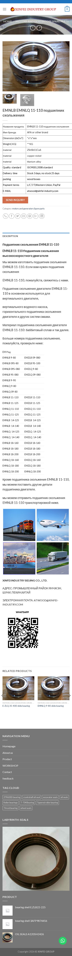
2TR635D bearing (12, 797)
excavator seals (50, 797)
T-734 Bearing (27, 802)
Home (7, 21)
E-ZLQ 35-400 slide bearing (16, 706)
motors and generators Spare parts (42, 21)
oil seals (64, 797)
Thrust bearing (10, 808)
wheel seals (25, 808)
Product (7, 759)
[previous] (8, 66)
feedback (8, 778)
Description (10, 236)
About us (8, 752)
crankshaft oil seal (31, 797)
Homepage (9, 746)
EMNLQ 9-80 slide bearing (51, 706)
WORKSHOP (10, 765)
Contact (7, 771)
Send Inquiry (15, 199)
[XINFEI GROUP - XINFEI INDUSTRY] (35, 9)
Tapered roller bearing (47, 802)
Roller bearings (11, 802)
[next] (64, 66)
